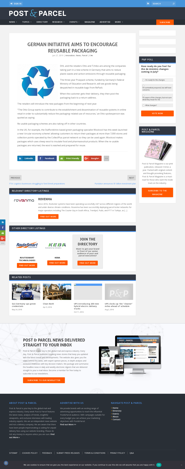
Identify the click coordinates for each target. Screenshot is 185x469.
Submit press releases (68, 453)
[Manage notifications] (6, 463)
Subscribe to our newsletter (43, 380)
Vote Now (157, 113)
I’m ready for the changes (155, 80)
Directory (42, 22)
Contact (116, 419)
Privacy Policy (117, 453)
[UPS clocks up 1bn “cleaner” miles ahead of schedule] (119, 293)
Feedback (47, 453)
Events (73, 22)
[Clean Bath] (57, 292)
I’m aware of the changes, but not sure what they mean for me (157, 99)
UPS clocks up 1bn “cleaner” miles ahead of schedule (119, 304)
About (116, 416)
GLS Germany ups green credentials (24, 304)
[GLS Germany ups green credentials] (26, 292)
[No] (181, 465)
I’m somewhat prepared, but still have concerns (156, 89)
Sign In (18, 3)
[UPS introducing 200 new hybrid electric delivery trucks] (88, 285)
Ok (159, 465)
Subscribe (165, 22)
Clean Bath (48, 303)
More (118, 22)
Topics (25, 22)
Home (115, 408)
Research (57, 22)
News (12, 22)
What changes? (151, 105)
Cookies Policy (29, 453)
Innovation (70, 55)
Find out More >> (68, 424)
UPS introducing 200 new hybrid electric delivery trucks (86, 306)
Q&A (132, 453)
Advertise (105, 22)
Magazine (90, 22)
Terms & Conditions (94, 453)
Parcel (84, 55)
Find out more (48, 216)
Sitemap (13, 453)
